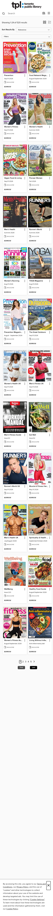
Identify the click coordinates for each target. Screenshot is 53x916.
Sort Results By (8, 30)
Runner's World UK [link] (12, 486)
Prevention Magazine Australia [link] (13, 332)
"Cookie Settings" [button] (37, 899)
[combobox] (21, 13)
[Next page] (34, 661)
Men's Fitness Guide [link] (12, 435)
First (21, 667)
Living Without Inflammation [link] (38, 640)
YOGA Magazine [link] (36, 281)
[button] (44, 23)
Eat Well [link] (32, 435)
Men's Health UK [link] (11, 538)
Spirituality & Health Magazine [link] (38, 538)
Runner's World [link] (35, 229)
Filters (6, 37)
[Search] (3, 13)
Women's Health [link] (36, 127)
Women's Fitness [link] (11, 127)
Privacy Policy (22, 887)
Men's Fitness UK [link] (36, 384)
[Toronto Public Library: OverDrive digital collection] (26, 5)
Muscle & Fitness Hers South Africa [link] (38, 486)
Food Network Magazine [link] (38, 75)
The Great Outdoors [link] (37, 332)
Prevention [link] (8, 75)
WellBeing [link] (8, 589)
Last (33, 667)
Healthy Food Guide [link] (37, 589)
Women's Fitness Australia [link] (13, 640)
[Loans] (44, 14)
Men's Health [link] (9, 229)
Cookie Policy (12, 909)
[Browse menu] (49, 13)
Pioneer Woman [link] (35, 178)
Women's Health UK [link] (12, 384)
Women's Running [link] (11, 281)
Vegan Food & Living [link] (13, 178)
